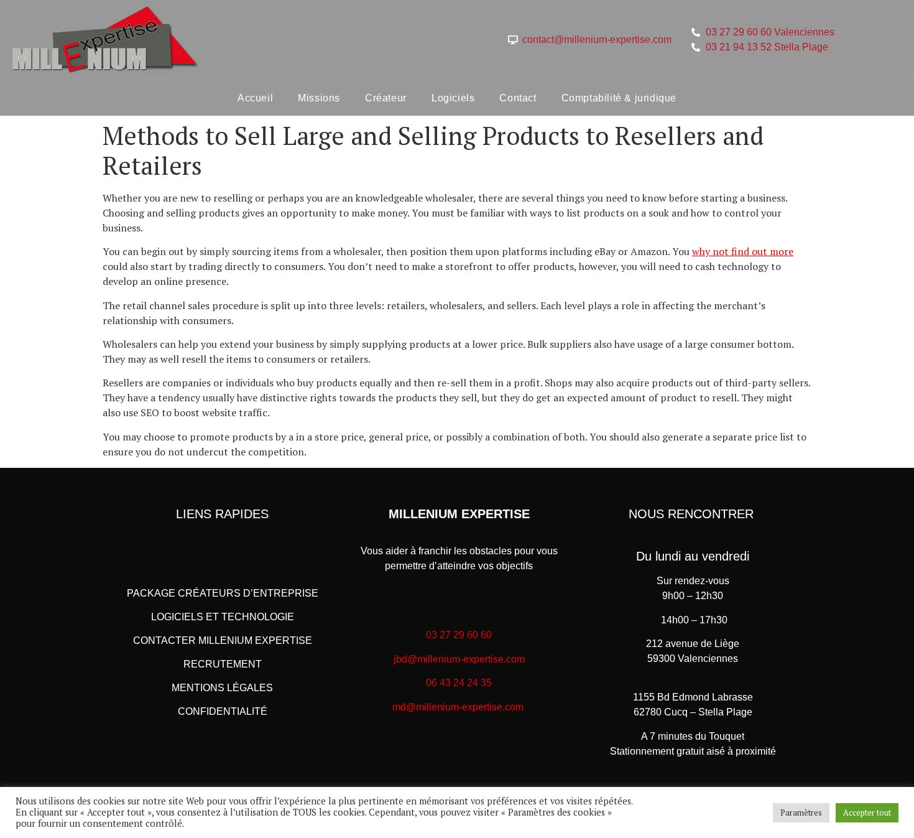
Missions (319, 98)
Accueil (255, 98)
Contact (517, 98)
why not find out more (742, 251)
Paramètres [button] (801, 812)
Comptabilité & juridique (618, 98)
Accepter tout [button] (867, 812)
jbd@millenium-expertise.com (459, 659)
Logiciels (453, 98)
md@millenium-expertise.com (458, 707)
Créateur (386, 98)
